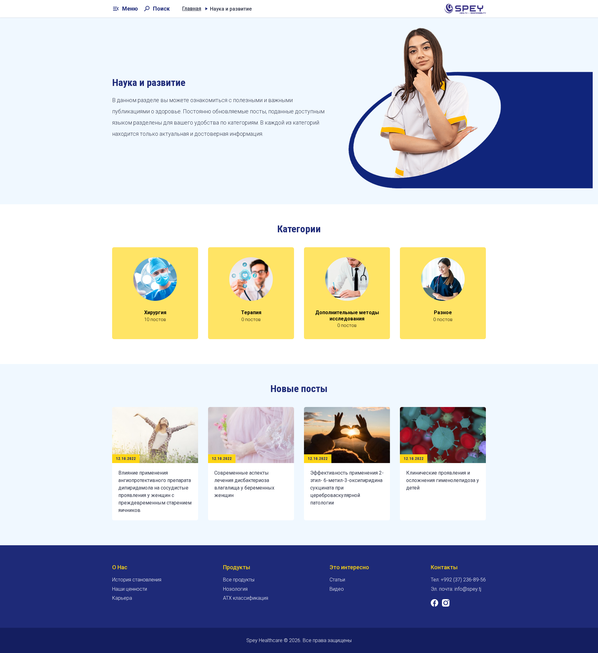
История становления (136, 580)
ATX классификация (245, 598)
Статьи (337, 580)
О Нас (119, 567)
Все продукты (238, 580)
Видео (337, 589)
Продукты (236, 567)
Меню (125, 8)
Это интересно (349, 567)
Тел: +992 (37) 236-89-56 (458, 580)
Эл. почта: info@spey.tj (456, 589)
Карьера (122, 598)
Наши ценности (129, 589)
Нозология (235, 589)
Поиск (156, 8)
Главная (191, 9)
